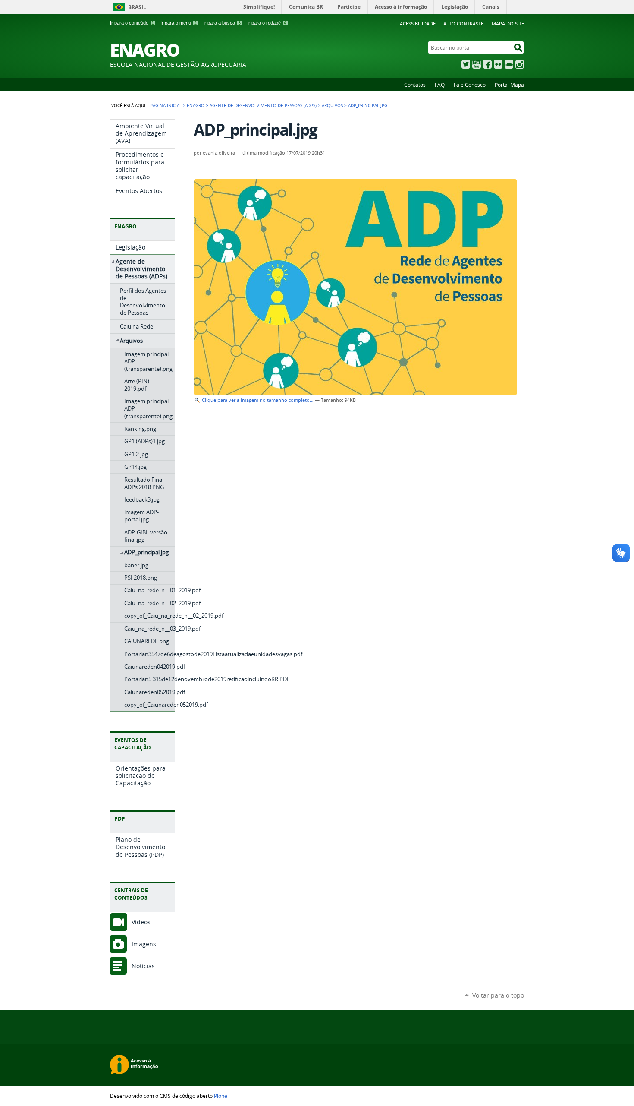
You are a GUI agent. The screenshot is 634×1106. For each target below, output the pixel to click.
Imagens (144, 944)
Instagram (519, 64)
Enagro (195, 105)
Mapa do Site (508, 23)
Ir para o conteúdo (132, 22)
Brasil (137, 7)
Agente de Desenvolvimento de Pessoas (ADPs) (263, 105)
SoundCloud (509, 64)
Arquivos (332, 105)
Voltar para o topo (498, 995)
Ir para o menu (178, 22)
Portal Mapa (509, 84)
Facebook (487, 64)
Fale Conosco (470, 84)
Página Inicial (166, 105)
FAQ (440, 84)
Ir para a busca (222, 22)
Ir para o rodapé (266, 22)
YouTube (476, 64)
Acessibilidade (418, 23)
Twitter (465, 64)
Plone (220, 1095)
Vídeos (141, 922)
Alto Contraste (463, 23)
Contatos (415, 84)
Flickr (498, 64)
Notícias (143, 966)
